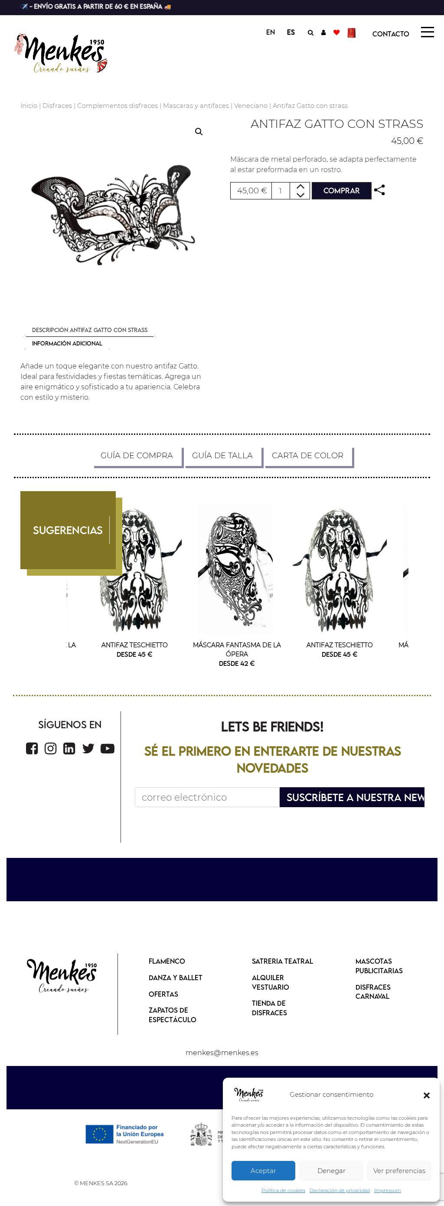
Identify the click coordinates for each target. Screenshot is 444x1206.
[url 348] (379, 190)
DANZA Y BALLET (175, 977)
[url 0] (249, 1095)
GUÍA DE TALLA (222, 455)
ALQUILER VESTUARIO (270, 982)
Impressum (387, 1190)
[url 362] (135, 569)
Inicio (28, 106)
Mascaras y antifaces (196, 106)
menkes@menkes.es (222, 1053)
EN (270, 32)
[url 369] (88, 748)
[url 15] (352, 32)
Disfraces (57, 106)
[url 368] (69, 748)
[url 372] (62, 976)
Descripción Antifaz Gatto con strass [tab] (89, 329)
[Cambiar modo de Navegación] (427, 32)
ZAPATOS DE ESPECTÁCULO (172, 1015)
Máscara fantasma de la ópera (237, 649)
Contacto (390, 33)
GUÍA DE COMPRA (137, 455)
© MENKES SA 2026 (100, 1183)
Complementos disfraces (117, 106)
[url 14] (336, 32)
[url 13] (323, 32)
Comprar (341, 190)
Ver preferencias (399, 1171)
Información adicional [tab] (67, 343)
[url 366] (32, 748)
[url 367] (50, 748)
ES (291, 32)
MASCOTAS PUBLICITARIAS (379, 966)
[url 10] (69, 52)
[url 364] (237, 569)
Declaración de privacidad (340, 1190)
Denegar (331, 1171)
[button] (426, 1095)
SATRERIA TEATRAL (282, 961)
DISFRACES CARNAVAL (373, 992)
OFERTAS (163, 994)
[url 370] (107, 748)
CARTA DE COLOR (307, 455)
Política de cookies (283, 1190)
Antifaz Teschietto (134, 645)
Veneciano (251, 106)
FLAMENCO (167, 961)
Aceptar (263, 1171)
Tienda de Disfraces (269, 1008)
